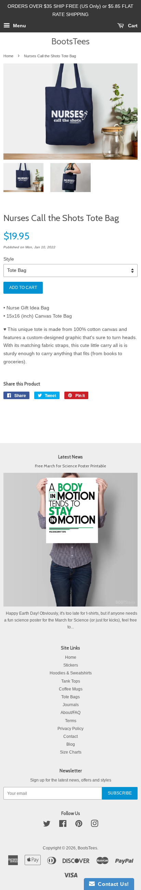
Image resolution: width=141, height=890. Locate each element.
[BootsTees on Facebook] (63, 825)
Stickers (70, 665)
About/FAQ (70, 712)
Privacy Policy (70, 728)
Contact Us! (112, 884)
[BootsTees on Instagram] (94, 825)
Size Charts (70, 752)
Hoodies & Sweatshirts (71, 673)
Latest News (70, 456)
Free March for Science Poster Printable (70, 466)
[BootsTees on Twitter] (47, 825)
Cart (132, 25)
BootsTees (70, 41)
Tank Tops (70, 681)
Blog (70, 744)
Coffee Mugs (70, 689)
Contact (70, 736)
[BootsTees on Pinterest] (78, 825)
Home (8, 56)
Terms (70, 720)
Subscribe (120, 793)
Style (8, 259)
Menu (19, 25)
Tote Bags (70, 697)
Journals (71, 704)
